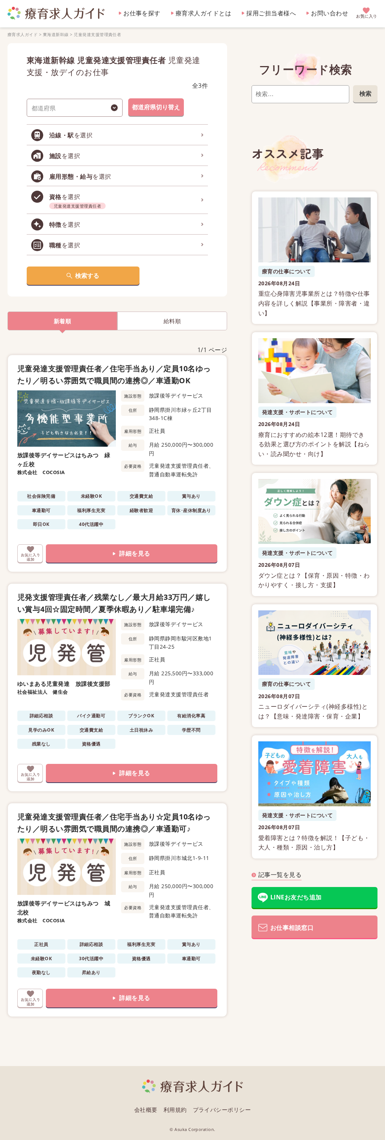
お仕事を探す (142, 13)
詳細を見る (134, 553)
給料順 (172, 321)
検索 (365, 93)
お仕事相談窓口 (292, 927)
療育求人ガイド (23, 34)
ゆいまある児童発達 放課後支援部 (64, 683)
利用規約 (175, 1109)
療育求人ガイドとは (203, 13)
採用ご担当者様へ (271, 13)
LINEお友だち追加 (296, 897)
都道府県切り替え (156, 107)
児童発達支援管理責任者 (97, 34)
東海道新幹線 (56, 34)
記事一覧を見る (280, 874)
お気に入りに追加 (30, 553)
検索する (87, 275)
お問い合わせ (329, 13)
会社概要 (146, 1109)
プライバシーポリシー (222, 1109)
